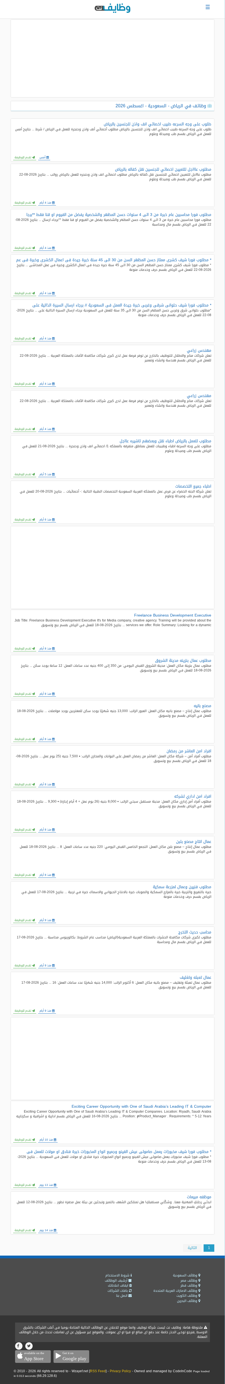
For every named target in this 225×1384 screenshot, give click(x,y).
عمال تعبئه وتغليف (195, 977)
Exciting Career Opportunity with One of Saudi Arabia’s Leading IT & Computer (141, 1106)
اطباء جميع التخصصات (193, 486)
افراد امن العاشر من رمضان (189, 751)
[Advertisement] (112, 58)
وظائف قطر (189, 1285)
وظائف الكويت (187, 1296)
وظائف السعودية (185, 1275)
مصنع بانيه (202, 706)
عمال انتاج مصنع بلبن (193, 842)
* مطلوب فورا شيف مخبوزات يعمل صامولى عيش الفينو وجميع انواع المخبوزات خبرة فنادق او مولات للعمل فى (119, 1152)
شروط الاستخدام (118, 1275)
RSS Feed (98, 1371)
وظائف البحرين (187, 1301)
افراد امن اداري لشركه (192, 796)
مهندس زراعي (199, 350)
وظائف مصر (189, 1281)
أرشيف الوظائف (116, 1281)
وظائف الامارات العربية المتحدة (175, 1291)
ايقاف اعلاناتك (118, 1285)
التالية (192, 1247)
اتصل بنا (122, 1296)
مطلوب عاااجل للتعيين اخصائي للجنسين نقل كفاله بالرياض (163, 169)
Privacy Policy (120, 1371)
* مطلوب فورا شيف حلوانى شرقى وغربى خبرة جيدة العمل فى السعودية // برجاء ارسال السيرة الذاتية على (121, 305)
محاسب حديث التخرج (194, 932)
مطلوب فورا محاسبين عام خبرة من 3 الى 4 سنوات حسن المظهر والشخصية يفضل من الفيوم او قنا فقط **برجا (118, 215)
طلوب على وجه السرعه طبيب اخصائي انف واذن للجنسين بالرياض (157, 124)
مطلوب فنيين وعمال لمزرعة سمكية (182, 887)
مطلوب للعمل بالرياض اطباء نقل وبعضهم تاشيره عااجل (165, 441)
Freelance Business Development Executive (172, 615)
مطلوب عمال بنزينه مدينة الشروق (183, 660)
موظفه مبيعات (199, 1197)
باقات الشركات (118, 1291)
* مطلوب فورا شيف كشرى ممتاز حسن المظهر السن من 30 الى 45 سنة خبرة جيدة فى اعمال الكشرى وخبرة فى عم (113, 260)
